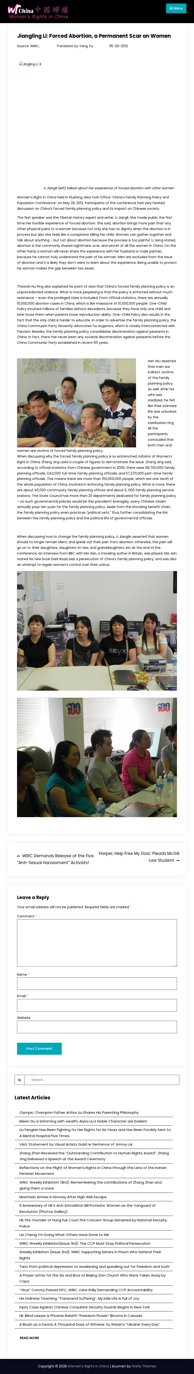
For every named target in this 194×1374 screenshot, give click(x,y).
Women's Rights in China (88, 1366)
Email (22, 996)
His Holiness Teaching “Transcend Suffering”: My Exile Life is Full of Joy (79, 1298)
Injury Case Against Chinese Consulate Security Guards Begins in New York (84, 1307)
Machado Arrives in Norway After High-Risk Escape (63, 1196)
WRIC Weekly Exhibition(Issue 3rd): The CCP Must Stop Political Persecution (84, 1243)
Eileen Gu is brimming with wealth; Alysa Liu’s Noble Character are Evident (83, 1121)
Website (24, 1017)
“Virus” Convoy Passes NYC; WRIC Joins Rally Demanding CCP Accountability (86, 1289)
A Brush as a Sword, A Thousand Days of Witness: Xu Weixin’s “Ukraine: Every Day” (89, 1324)
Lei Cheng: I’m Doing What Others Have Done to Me (64, 1234)
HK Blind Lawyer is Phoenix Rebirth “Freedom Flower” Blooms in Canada (80, 1315)
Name (23, 974)
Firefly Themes (144, 1366)
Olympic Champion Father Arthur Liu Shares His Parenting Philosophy (79, 1112)
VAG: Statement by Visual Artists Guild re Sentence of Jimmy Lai (75, 1144)
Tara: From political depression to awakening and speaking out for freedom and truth (94, 1266)
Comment (27, 916)
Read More (29, 1338)
